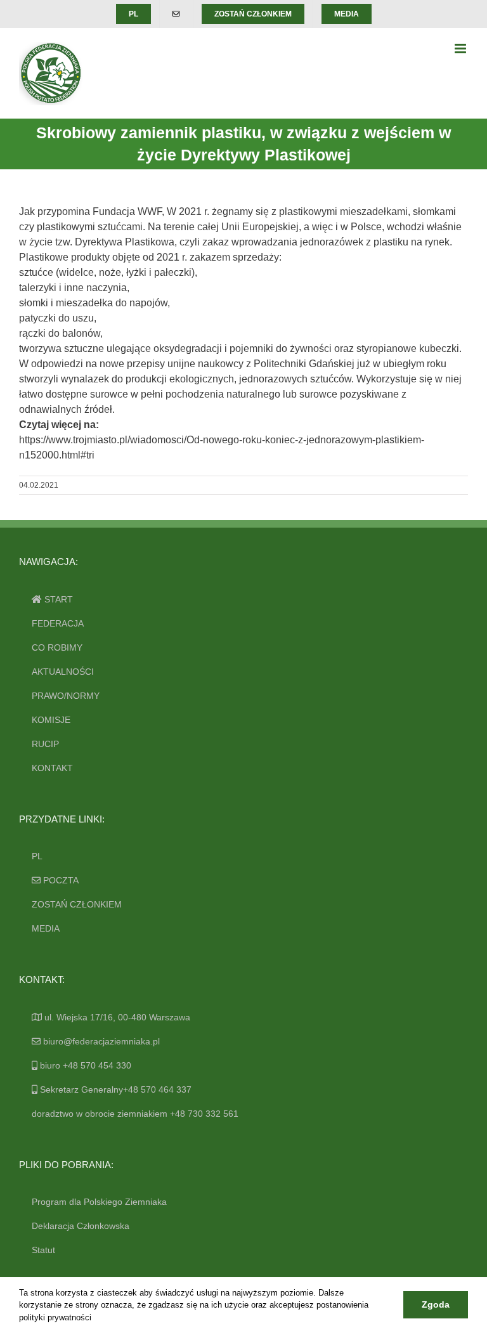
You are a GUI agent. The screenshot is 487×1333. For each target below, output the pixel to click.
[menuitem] (133, 14)
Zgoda (436, 1304)
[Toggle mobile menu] (461, 48)
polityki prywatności (55, 1317)
